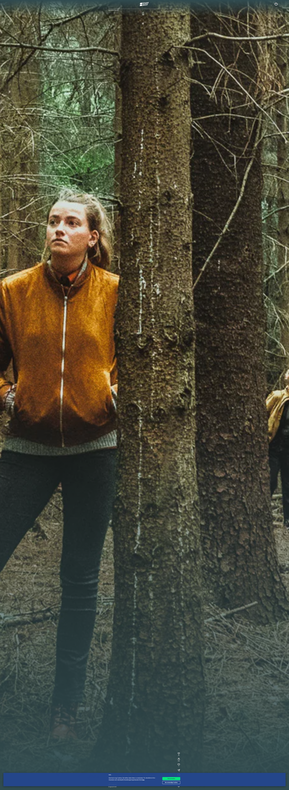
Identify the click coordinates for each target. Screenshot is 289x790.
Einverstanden (171, 778)
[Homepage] (144, 4)
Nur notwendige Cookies (171, 782)
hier (143, 780)
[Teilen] (179, 770)
